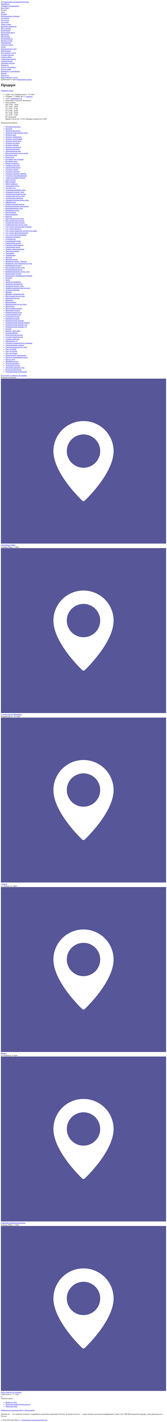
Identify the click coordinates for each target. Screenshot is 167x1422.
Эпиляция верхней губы (14, 368)
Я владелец (5, 375)
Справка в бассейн (12, 165)
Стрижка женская (12, 339)
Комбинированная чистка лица (17, 272)
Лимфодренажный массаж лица (17, 288)
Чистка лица (10, 359)
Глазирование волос (13, 241)
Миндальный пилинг (13, 308)
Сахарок (4, 884)
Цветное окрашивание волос (16, 357)
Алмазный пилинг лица (14, 192)
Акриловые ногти (12, 186)
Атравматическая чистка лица (17, 200)
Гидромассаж (10, 239)
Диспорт (8, 257)
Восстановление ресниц (14, 221)
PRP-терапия (10, 182)
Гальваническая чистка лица (16, 225)
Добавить (7, 91)
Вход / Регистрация (27, 1410)
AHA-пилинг (10, 180)
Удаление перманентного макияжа (18, 343)
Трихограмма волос (13, 167)
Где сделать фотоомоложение (16, 233)
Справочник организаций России (34, 1420)
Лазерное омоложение (14, 284)
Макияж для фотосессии (14, 294)
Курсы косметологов (13, 370)
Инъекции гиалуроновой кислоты (18, 263)
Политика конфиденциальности (17, 1404)
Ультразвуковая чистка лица (16, 347)
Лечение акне (10, 135)
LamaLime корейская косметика (13, 1223)
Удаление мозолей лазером (15, 174)
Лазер (7, 280)
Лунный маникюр (12, 290)
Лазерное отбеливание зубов (16, 133)
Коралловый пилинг (13, 274)
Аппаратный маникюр (14, 198)
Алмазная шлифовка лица (15, 190)
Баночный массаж (12, 298)
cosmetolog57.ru (16, 98)
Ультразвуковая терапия (14, 345)
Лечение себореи (12, 145)
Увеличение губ (11, 341)
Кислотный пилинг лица (15, 267)
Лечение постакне (12, 143)
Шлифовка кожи (11, 361)
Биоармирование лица (14, 208)
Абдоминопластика (13, 127)
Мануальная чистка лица (15, 296)
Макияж (8, 292)
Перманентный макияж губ (16, 327)
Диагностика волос (12, 131)
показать (29, 96)
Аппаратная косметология (15, 194)
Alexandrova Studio (8, 545)
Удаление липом (11, 169)
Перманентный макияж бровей (17, 323)
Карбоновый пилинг (13, 265)
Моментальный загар (13, 312)
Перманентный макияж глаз (16, 325)
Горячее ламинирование (14, 249)
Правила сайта (11, 1402)
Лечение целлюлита (13, 147)
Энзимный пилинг (12, 366)
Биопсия (8, 129)
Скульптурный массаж (14, 337)
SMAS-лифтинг (11, 184)
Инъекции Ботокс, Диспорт (16, 261)
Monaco (4, 1053)
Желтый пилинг (11, 259)
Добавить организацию (10, 1410)
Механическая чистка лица (15, 304)
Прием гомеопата (12, 163)
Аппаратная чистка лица (15, 196)
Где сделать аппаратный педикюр (18, 227)
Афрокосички (10, 202)
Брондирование (11, 214)
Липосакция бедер (12, 149)
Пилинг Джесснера (12, 331)
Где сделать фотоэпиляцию (15, 235)
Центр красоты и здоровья (11, 1392)
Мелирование (10, 302)
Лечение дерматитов (13, 137)
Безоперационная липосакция (17, 206)
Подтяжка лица (11, 161)
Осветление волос (12, 316)
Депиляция (9, 253)
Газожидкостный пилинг (15, 223)
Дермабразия (10, 255)
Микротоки (9, 306)
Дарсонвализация (12, 251)
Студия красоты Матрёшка (11, 714)
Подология (9, 157)
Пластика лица (11, 155)
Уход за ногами (11, 351)
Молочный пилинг (12, 310)
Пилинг (8, 329)
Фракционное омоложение (15, 355)
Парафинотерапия (12, 319)
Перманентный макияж (14, 321)
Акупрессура (10, 188)
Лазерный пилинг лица (14, 286)
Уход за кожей (10, 349)
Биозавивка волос (12, 210)
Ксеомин (8, 278)
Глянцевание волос (12, 247)
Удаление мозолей (12, 172)
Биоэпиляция (10, 212)
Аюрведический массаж (14, 204)
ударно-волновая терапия (15, 178)
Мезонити (9, 300)
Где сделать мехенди (13, 229)
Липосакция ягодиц (13, 151)
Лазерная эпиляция (12, 237)
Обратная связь (11, 1406)
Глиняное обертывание (14, 245)
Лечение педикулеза (13, 141)
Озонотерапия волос (13, 314)
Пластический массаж (14, 335)
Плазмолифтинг (11, 333)
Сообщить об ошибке (18, 375)
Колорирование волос (13, 270)
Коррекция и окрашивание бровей (18, 276)
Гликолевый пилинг (13, 243)
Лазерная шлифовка (13, 282)
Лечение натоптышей (13, 139)
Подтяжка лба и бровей (14, 159)
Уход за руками (11, 353)
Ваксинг (8, 216)
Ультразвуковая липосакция (16, 372)
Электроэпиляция (12, 363)
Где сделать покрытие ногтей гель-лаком (21, 231)
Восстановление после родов (16, 153)
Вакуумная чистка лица (14, 218)
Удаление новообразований (16, 176)
